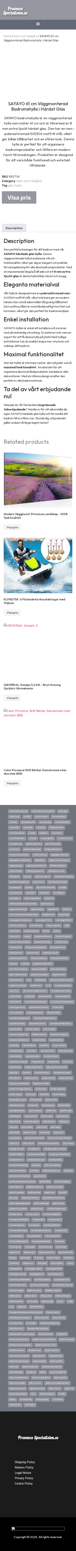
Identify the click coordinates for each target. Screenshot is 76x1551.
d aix (11, 1307)
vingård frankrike (56, 827)
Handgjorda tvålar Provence (55, 1149)
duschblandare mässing (62, 1285)
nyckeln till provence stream (61, 980)
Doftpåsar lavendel (53, 1290)
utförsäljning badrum (35, 871)
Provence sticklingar (43, 942)
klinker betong (59, 1094)
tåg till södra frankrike (45, 887)
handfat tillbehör (16, 1154)
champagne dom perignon (20, 1318)
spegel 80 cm (53, 909)
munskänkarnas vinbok (60, 991)
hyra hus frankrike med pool (59, 1138)
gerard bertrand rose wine (53, 1198)
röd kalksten (15, 931)
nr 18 (48, 985)
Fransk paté (29, 1247)
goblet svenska (34, 1192)
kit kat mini (33, 1105)
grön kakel (34, 1171)
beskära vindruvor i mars (46, 1345)
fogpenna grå (29, 1252)
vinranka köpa (45, 822)
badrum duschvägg (17, 1383)
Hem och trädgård (25, 36)
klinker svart (41, 1089)
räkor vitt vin (15, 936)
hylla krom (14, 1143)
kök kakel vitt (15, 1078)
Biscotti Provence (45, 1334)
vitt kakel (13, 822)
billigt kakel (61, 1334)
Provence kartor (16, 953)
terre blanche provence (57, 882)
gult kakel (36, 1165)
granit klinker (39, 1176)
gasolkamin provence (18, 1209)
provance (25, 964)
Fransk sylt (59, 1241)
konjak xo (26, 1073)
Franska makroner (17, 1225)
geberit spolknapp (41, 1203)
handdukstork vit (16, 1160)
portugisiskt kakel (39, 969)
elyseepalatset (15, 1269)
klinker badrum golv (18, 1100)
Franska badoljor (34, 1236)
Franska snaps (15, 1214)
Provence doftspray (38, 958)
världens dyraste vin (53, 849)
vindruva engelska (17, 833)
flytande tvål (25, 1258)
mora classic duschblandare (62, 1002)
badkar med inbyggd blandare (57, 1383)
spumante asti (47, 904)
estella (70, 1263)
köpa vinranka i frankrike (56, 1067)
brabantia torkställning (50, 1323)
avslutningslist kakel (18, 1394)
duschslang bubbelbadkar (20, 1280)
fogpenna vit (14, 1252)
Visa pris (19, 197)
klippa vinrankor (31, 1078)
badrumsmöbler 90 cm (19, 1378)
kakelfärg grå (15, 1116)
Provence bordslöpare (59, 958)
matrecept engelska (35, 1013)
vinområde (28, 827)
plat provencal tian (58, 969)
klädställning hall (17, 1105)
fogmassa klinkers (46, 1252)
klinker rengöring (58, 1089)
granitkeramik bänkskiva (20, 1176)
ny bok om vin (36, 985)
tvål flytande (14, 877)
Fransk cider (61, 1247)
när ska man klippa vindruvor (34, 991)
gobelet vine (49, 1192)
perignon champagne (39, 975)
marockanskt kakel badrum (45, 1018)
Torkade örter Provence (64, 877)
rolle (67, 925)
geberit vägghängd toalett (20, 1203)
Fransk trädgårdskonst (19, 1241)
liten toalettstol (29, 1045)
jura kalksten (15, 1138)
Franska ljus (34, 1225)
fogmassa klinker (66, 1252)
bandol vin (31, 1372)
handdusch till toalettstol (59, 1154)
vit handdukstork (28, 822)
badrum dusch (35, 1383)
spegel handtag (37, 909)
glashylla (62, 1192)
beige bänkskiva (55, 1356)
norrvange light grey (63, 985)
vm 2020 (27, 817)
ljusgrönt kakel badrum (19, 1040)
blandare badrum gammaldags (22, 1334)
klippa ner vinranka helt (19, 1083)
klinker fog (44, 1094)
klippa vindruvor (65, 1078)
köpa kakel (14, 1073)
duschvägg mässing (17, 1274)
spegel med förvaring (18, 909)
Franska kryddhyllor (52, 1225)
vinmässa (41, 827)
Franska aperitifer (53, 1236)
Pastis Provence (16, 980)
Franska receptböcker (51, 1214)
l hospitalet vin (37, 1062)
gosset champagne (62, 1181)
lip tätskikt (44, 1045)
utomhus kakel (16, 871)
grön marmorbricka (17, 1171)
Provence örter (15, 947)
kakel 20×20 (14, 1132)
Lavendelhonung (65, 1051)
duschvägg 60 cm (37, 1274)
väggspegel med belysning (20, 860)
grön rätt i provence (52, 1165)
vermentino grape (53, 844)
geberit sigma (58, 1203)
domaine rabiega (16, 1290)
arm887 (62, 1394)
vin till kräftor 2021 (17, 838)
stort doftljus (15, 898)
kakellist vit (51, 1111)
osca (29, 980)
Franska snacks (32, 1214)
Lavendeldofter (15, 1056)
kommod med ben (42, 1073)
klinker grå (30, 1094)
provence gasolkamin (18, 958)
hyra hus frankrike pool (34, 1138)
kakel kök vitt (15, 1121)
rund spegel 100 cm (63, 920)
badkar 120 (69, 1388)
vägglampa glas (16, 866)
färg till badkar (57, 1263)
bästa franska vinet (30, 1367)
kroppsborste (53, 1062)
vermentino (14, 849)
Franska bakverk (16, 1236)
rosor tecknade (36, 925)
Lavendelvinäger (16, 1051)
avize (33, 1394)
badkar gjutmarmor (17, 1388)
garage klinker (37, 1209)
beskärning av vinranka (19, 1339)
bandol (42, 1372)
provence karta (32, 953)
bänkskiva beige (16, 1372)
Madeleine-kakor (39, 1034)
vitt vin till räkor (41, 817)
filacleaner (68, 1258)
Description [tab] (14, 228)
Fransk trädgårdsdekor (41, 1241)
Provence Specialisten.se (15, 11)
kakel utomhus (31, 1116)
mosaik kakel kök (62, 996)
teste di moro (38, 882)
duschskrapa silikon (18, 1285)
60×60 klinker (15, 1405)
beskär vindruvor (52, 1350)
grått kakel (68, 1171)
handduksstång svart (36, 1160)
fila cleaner (14, 1263)
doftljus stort (46, 1296)
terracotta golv (15, 887)
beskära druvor (35, 1350)
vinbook (32, 833)
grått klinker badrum (51, 1171)
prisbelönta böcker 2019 (42, 964)
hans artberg (68, 1143)
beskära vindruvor (17, 1350)
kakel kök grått (49, 1121)
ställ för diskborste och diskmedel (23, 904)
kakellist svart (65, 1111)
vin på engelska (47, 838)
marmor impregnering (19, 1034)
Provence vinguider (63, 936)
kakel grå (13, 1127)
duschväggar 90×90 (54, 1269)
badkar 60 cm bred (37, 1388)
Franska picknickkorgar (19, 1220)
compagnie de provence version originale (26, 1312)
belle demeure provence (19, 1356)
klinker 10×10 (51, 1100)
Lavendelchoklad (32, 1056)
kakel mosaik (47, 1116)
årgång (12, 1399)
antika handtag (42, 1399)
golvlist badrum (16, 1187)
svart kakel (30, 893)
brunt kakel (31, 1323)
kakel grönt (63, 1121)
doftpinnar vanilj (34, 1290)
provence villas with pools (20, 942)
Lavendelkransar (47, 1051)
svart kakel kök (15, 893)
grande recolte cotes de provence (22, 1181)
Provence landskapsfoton (36, 947)
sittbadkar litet (48, 915)
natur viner (14, 991)
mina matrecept (16, 1013)
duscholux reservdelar (39, 1285)
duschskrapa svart (62, 1280)
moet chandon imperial (39, 1007)
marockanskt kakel (17, 1023)
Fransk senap (15, 1247)
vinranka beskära (62, 822)
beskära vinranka (67, 1339)
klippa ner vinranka (41, 1083)
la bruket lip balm (51, 1056)
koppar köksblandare (33, 1067)
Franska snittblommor (56, 1209)
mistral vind (57, 1007)
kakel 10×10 (58, 1132)
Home (7, 36)
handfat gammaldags (36, 1154)
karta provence (48, 1105)
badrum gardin (60, 1378)
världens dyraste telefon (19, 855)
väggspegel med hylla (59, 855)
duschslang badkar (42, 1280)
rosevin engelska (53, 925)
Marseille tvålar (53, 1013)
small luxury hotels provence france (24, 915)
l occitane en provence (18, 1062)
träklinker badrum (42, 877)
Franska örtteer (55, 1220)
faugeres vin (28, 1263)
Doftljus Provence (63, 1296)
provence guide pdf (50, 953)
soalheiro (66, 909)
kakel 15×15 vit (29, 1132)
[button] (38, 24)
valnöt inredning (39, 855)
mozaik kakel (15, 996)
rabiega (27, 936)
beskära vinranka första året (44, 1339)
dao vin (60, 1301)
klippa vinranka (48, 1078)
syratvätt (62, 887)
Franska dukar (61, 1230)
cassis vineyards (41, 1318)
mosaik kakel (15, 1002)
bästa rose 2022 (39, 1361)
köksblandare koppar (62, 1073)
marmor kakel (49, 1029)
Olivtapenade (40, 980)
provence (13, 964)
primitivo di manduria (18, 969)
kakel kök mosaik (31, 1121)
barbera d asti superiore (51, 1367)
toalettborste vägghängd (19, 882)
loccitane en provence (59, 1034)
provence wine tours (43, 936)
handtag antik (33, 1149)
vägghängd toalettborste (36, 866)
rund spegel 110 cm (43, 920)
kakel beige (55, 1127)
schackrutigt (64, 915)
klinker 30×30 (35, 1100)
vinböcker (43, 833)
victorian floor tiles (33, 844)
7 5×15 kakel (58, 1399)
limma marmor (59, 1045)
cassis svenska (59, 1318)
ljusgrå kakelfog (56, 1040)
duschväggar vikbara (34, 1269)
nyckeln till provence (18, 985)
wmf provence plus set (18, 811)
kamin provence (35, 1111)
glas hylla (14, 185)
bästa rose (14, 1367)
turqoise (27, 877)
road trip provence (31, 931)
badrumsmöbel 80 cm (41, 1378)
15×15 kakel (29, 1405)
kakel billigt (41, 1127)
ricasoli (57, 931)
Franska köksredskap (18, 1230)
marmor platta (15, 1029)
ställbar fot (49, 898)
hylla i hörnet (28, 1143)
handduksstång (55, 1160)
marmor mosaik (32, 1029)
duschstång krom (55, 1274)
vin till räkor (57, 833)
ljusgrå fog (14, 1045)
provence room (61, 942)
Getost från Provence (30, 1198)
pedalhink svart (59, 975)
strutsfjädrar (59, 893)
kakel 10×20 (44, 1132)
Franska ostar (38, 1220)
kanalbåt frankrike (17, 1111)
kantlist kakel (64, 1105)
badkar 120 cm (54, 1388)
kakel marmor (62, 1116)
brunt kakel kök (16, 1323)
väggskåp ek (40, 860)
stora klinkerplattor (32, 898)
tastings (29, 887)
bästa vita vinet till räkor (19, 1361)
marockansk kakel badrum (60, 1023)
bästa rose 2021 (56, 1361)
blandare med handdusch (38, 1328)
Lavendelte (31, 1051)
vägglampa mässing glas (59, 860)
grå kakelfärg (45, 1181)
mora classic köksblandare (35, 1002)
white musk (14, 817)
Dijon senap (32, 1301)
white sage (63, 811)
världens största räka (32, 849)
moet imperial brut (17, 1007)
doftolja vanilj (15, 1296)
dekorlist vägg (47, 1301)
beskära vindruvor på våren (20, 1345)
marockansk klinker (37, 1023)
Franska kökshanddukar (41, 1230)
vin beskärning (16, 844)
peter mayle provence (18, 975)
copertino (21, 1307)
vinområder (14, 827)
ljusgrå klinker (39, 1040)
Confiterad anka (36, 1307)
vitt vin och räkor (58, 817)
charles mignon (53, 1312)
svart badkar (44, 893)
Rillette (46, 931)
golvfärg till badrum (34, 1187)
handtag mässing (17, 1149)
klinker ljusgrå (16, 1094)
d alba (70, 1301)
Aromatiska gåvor (47, 1394)
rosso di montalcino (17, 925)
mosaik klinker (45, 996)
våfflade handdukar (57, 866)
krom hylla (67, 1062)
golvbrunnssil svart (55, 1187)
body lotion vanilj (16, 1328)
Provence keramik (58, 947)
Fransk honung (45, 1247)
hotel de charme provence (48, 1143)
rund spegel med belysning (20, 920)
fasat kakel (42, 1263)
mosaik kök (29, 996)
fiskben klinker (53, 1258)
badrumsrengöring (57, 1372)
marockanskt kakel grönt (19, 1018)
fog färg (13, 1258)
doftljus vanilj (30, 1296)
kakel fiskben (27, 1127)
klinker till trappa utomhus (20, 1089)
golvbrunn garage (17, 1192)
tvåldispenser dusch (56, 871)
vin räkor (32, 838)
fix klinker (39, 1258)
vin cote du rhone (65, 838)
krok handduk (15, 1067)
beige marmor (39, 1356)
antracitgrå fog (26, 1399)
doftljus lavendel (16, 1301)
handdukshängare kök (18, 1165)
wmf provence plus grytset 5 (43, 811)
